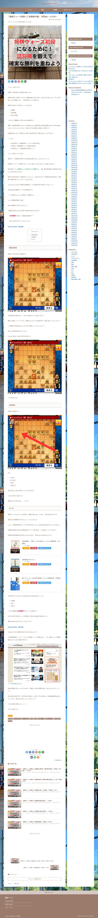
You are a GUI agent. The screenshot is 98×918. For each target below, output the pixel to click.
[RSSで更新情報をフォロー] (38, 757)
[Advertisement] (35, 736)
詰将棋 (10, 715)
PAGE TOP (49, 892)
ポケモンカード (75, 258)
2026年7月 (71, 79)
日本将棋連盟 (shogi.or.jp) (16, 683)
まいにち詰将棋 (26, 718)
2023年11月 (74, 192)
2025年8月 (74, 148)
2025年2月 (74, 161)
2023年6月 (74, 203)
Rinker (28, 545)
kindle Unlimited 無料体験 (15, 226)
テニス (73, 256)
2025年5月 (74, 154)
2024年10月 (74, 169)
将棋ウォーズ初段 (49, 718)
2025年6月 (74, 152)
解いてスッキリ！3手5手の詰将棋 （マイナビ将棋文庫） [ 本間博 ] (41, 578)
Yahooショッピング (44, 548)
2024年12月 (74, 165)
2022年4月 (74, 232)
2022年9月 (74, 222)
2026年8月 (74, 123)
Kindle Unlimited (18, 718)
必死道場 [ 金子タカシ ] (29, 559)
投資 (72, 268)
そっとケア (74, 51)
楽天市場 (34, 548)
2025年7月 (74, 150)
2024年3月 (74, 184)
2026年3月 (74, 133)
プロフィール (9, 907)
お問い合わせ (9, 904)
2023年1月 (74, 213)
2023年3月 (74, 209)
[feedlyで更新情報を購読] (35, 757)
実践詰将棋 (34, 234)
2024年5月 (74, 180)
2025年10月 (74, 144)
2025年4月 (74, 157)
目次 (32, 231)
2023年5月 (74, 205)
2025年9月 (74, 146)
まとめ (33, 239)
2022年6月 (74, 228)
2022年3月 (74, 234)
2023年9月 (74, 197)
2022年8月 (74, 224)
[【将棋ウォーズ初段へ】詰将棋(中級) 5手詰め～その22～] (15, 81)
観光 (72, 273)
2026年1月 (74, 138)
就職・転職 (74, 266)
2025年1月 (74, 163)
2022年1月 (74, 238)
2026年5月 (74, 129)
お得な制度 (74, 254)
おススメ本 (74, 252)
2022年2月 (74, 236)
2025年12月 (74, 140)
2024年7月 (74, 175)
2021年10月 (74, 245)
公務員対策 (74, 260)
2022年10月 (74, 220)
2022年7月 (74, 226)
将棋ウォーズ (41, 718)
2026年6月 (74, 127)
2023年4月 (74, 207)
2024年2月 (74, 186)
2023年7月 (74, 201)
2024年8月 (74, 173)
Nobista (73, 42)
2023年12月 (74, 190)
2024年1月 (74, 188)
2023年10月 (74, 194)
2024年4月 (74, 182)
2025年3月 (74, 159)
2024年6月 (74, 178)
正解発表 (34, 237)
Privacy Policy (9, 901)
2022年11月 (74, 217)
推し (72, 270)
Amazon (26, 548)
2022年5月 (74, 230)
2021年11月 (74, 243)
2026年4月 (74, 131)
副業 (72, 262)
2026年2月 (74, 136)
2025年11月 (74, 142)
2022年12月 (74, 215)
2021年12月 (74, 241)
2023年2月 (74, 211)
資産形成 (73, 277)
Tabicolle (73, 59)
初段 (32, 718)
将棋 (36, 718)
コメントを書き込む (34, 879)
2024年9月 (74, 171)
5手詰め (10, 718)
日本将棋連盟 (57, 718)
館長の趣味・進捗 (76, 279)
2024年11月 (74, 167)
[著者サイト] (31, 757)
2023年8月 (74, 199)
